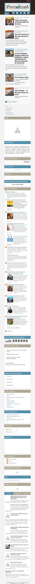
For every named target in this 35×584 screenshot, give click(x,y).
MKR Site (22, 583)
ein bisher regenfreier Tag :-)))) (20, 318)
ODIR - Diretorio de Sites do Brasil (12, 480)
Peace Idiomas (9, 109)
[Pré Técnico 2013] (9, 77)
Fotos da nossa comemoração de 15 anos (22, 22)
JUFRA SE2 (9, 331)
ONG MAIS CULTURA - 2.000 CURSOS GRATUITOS (14, 571)
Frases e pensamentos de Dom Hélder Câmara (16, 520)
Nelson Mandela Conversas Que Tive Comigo (19, 545)
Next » (14, 101)
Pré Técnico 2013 (22, 77)
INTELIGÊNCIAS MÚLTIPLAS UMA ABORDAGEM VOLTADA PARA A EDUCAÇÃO (18, 497)
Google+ (20, 12)
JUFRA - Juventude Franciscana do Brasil (16, 199)
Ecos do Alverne (9, 107)
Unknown (16, 25)
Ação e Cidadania (18, 30)
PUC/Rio (22, 51)
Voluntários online (10, 407)
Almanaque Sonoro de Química (21, 74)
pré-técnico (21, 17)
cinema (24, 87)
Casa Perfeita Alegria (19, 49)
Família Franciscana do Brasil (13, 414)
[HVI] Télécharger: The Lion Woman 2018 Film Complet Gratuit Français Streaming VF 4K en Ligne (21, 237)
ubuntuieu (9, 405)
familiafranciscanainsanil (12, 306)
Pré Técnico (8, 111)
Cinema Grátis (21, 31)
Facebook (13, 12)
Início (7, 106)
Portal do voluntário (10, 400)
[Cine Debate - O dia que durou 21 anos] (9, 91)
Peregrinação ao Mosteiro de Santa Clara (15, 264)
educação (17, 17)
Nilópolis (16, 88)
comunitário (26, 49)
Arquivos (26, 493)
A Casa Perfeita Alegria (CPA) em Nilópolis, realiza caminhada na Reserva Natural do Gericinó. (21, 58)
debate (27, 87)
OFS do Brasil (9, 417)
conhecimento (17, 50)
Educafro (8, 399)
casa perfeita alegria (12, 463)
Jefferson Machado (12, 459)
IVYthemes (18, 583)
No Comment (21, 40)
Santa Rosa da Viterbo (18, 307)
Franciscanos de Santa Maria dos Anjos (16, 295)
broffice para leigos (10, 394)
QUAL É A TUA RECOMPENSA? (13, 193)
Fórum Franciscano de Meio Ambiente (15, 284)
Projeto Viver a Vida (11, 402)
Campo (8, 395)
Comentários (10, 432)
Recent (28, 12)
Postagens (9, 429)
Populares (9, 493)
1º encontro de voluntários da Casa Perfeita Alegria (18, 514)
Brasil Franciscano (11, 191)
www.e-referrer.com (17, 169)
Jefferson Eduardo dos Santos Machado (16, 212)
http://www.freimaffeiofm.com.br (13, 416)
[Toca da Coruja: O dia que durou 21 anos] (9, 34)
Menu (28, 1)
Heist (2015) (9, 256)
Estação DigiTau (9, 112)
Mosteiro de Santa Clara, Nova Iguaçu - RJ (16, 262)
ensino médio (23, 75)
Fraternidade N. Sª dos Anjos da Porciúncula (17, 247)
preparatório (26, 17)
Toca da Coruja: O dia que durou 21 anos (22, 36)
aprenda (24, 74)
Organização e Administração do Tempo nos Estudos (18, 554)
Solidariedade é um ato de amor (13, 403)
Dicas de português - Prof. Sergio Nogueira (15, 397)
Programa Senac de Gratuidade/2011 (19, 505)
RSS (24, 12)
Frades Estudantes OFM (12, 255)
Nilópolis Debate (18, 32)
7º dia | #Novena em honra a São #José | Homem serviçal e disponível (20, 225)
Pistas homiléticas (10, 248)
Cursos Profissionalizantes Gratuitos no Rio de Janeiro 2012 (19, 537)
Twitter (17, 12)
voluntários (17, 18)
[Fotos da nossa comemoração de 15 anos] (9, 21)
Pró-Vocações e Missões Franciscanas (15, 223)
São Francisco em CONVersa (13, 327)
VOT (7, 421)
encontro (26, 31)
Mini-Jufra (9, 234)
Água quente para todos (16, 562)
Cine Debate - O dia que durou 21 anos (21, 92)
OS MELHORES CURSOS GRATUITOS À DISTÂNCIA (19, 528)
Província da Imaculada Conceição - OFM (15, 419)
